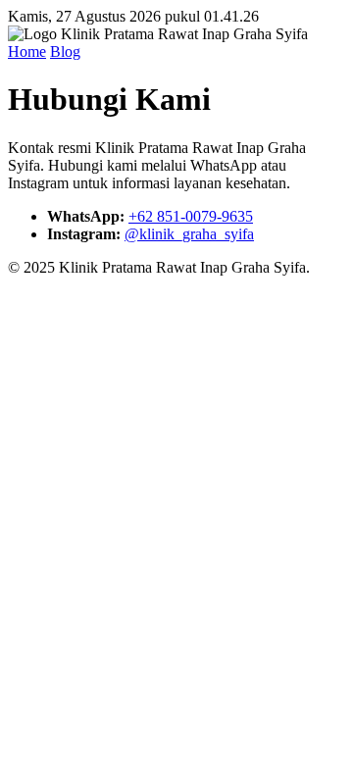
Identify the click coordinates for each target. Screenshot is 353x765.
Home (27, 51)
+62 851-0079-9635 (190, 216)
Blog (65, 51)
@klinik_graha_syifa (189, 234)
